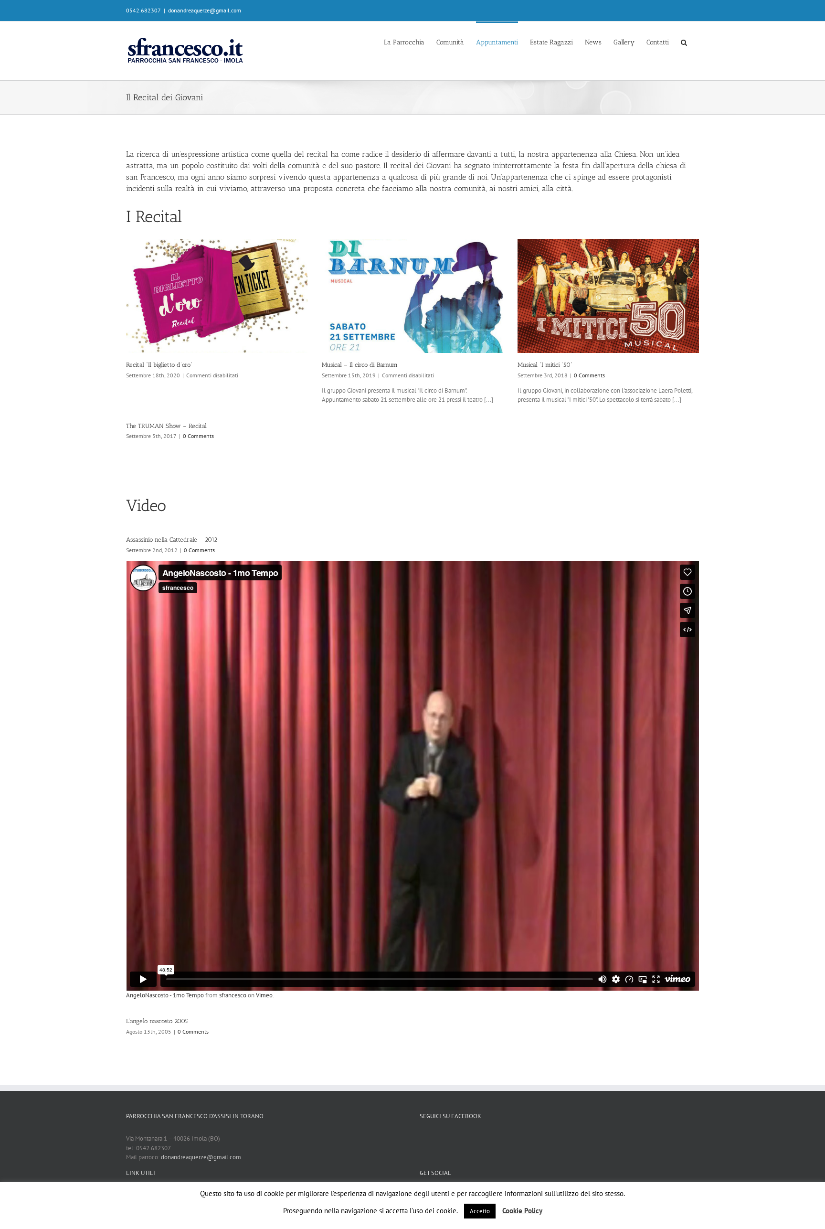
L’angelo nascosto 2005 (157, 1021)
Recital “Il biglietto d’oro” (159, 364)
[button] (684, 41)
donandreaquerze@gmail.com (204, 10)
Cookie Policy (522, 1210)
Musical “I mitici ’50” (545, 364)
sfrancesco (232, 995)
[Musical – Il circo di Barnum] (412, 296)
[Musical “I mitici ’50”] (608, 296)
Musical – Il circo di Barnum (360, 364)
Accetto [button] (480, 1211)
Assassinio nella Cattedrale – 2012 (171, 539)
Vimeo (264, 995)
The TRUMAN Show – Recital (166, 425)
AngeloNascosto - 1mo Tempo (165, 995)
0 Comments (589, 375)
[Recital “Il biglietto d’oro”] (216, 296)
